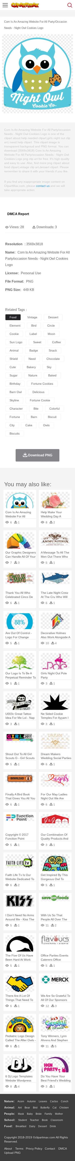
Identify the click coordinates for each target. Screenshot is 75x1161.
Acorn (21, 1101)
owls (46, 425)
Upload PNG (12, 1152)
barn (34, 417)
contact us (43, 185)
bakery (31, 367)
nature (32, 375)
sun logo (16, 342)
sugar (14, 375)
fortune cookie (40, 400)
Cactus (54, 1101)
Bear (27, 1107)
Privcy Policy (34, 1148)
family (48, 1113)
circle (51, 325)
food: (8, 1126)
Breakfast (21, 1126)
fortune (15, 417)
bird (33, 325)
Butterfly (45, 1107)
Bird (35, 1107)
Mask (21, 1113)
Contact (50, 1148)
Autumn (31, 1101)
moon (51, 334)
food (13, 317)
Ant (20, 1107)
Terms (19, 1148)
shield (14, 358)
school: (9, 1120)
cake (28, 425)
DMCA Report (18, 214)
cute (13, 367)
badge (33, 350)
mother (59, 1113)
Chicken (64, 1107)
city (12, 425)
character (16, 408)
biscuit (52, 417)
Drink (53, 1126)
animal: (9, 1107)
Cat (54, 1107)
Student (22, 1120)
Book (45, 1120)
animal (14, 350)
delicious (38, 392)
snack (53, 350)
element (15, 325)
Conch (64, 1101)
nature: (9, 1101)
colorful (54, 408)
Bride (39, 1113)
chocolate (53, 358)
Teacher (34, 1120)
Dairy (32, 1126)
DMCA (62, 1148)
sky (49, 367)
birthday (15, 383)
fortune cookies (42, 383)
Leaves (43, 1101)
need (32, 358)
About (8, 1148)
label (33, 334)
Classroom (57, 1120)
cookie (14, 334)
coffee (56, 342)
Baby (30, 1113)
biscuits (15, 433)
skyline (14, 400)
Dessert (42, 1126)
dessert (53, 317)
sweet (37, 342)
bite (36, 408)
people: (9, 1113)
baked (52, 375)
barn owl (16, 392)
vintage (32, 317)
